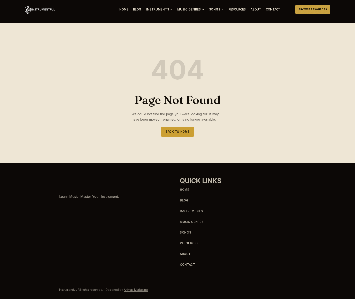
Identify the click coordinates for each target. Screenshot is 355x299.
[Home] (74, 181)
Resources (237, 9)
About (256, 9)
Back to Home (177, 131)
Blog (137, 9)
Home (123, 9)
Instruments (157, 9)
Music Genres (189, 9)
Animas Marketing (136, 289)
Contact (273, 9)
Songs (214, 9)
